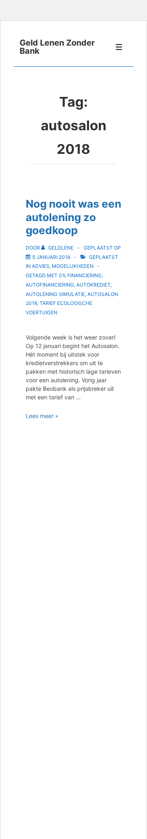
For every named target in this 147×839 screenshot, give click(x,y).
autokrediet (93, 285)
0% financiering (80, 275)
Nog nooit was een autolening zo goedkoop (73, 217)
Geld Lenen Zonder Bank (57, 47)
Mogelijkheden (73, 266)
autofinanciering (50, 285)
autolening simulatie (55, 294)
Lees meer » (42, 415)
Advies (40, 266)
